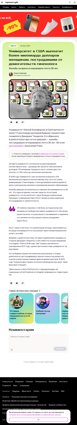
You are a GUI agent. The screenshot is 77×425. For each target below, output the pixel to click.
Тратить (56, 7)
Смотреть (32, 7)
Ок (38, 420)
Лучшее (6, 7)
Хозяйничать (67, 7)
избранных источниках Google (52, 154)
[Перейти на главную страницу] (11, 2)
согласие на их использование (21, 415)
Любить (22, 7)
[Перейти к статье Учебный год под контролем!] (47, 308)
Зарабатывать (44, 7)
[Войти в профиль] (74, 2)
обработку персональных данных (48, 415)
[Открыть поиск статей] (70, 2)
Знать (13, 7)
